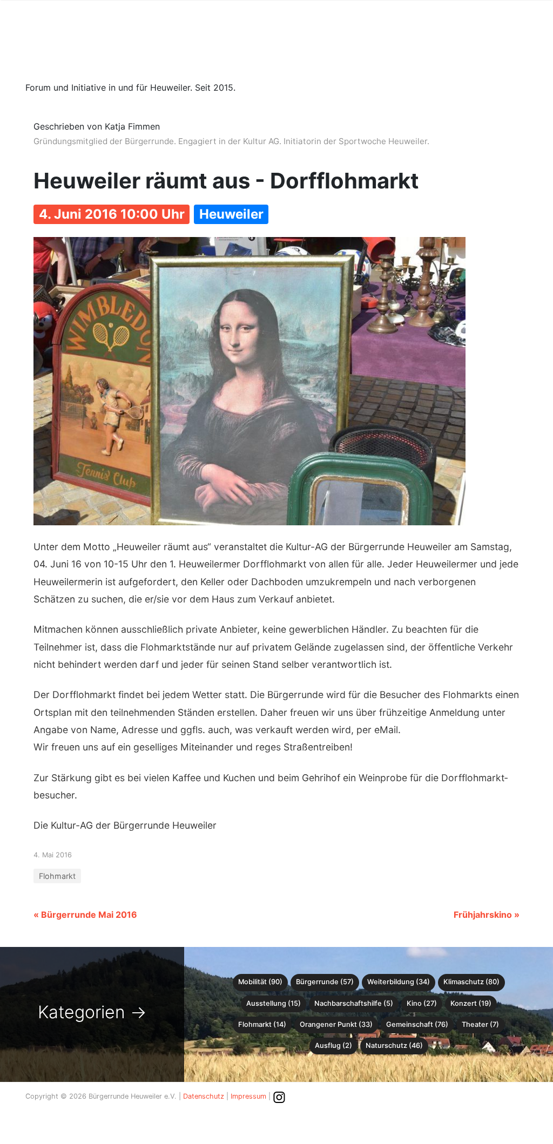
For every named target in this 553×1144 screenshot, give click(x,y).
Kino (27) (422, 1003)
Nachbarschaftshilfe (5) (353, 1003)
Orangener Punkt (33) (336, 1024)
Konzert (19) (470, 1003)
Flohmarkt (57, 876)
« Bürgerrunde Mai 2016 (85, 914)
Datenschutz (203, 1096)
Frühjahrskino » (487, 914)
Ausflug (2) (333, 1045)
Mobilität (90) (260, 982)
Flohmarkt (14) (262, 1024)
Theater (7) (480, 1024)
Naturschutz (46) (394, 1045)
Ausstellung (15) (273, 1003)
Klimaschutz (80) (471, 982)
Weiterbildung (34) (398, 982)
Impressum (248, 1096)
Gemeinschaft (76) (417, 1024)
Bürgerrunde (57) (325, 982)
